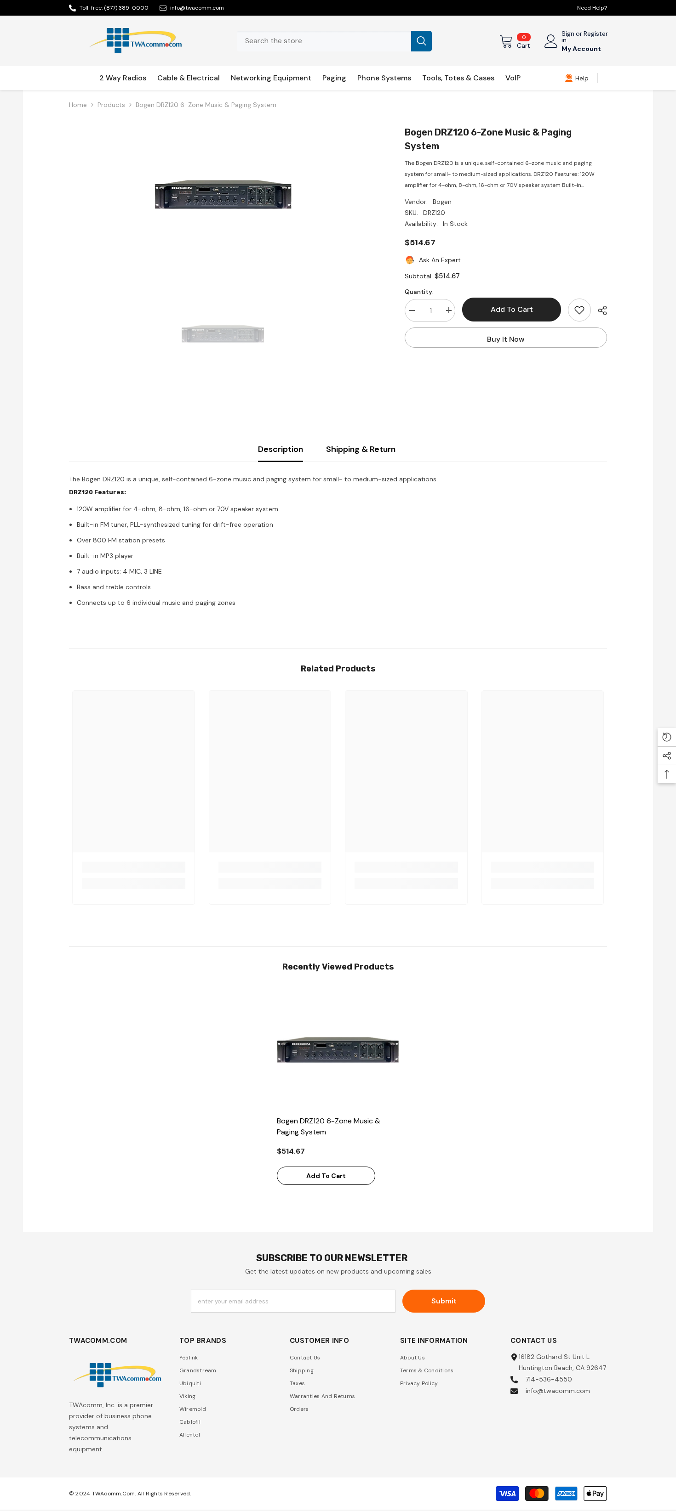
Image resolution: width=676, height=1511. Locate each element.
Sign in (567, 36)
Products (111, 105)
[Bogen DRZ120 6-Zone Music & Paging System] (338, 1049)
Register (596, 34)
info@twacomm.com (197, 7)
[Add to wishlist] (579, 310)
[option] (223, 194)
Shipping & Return (360, 449)
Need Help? (592, 7)
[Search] (334, 41)
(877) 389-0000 (126, 7)
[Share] (599, 310)
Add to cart (512, 309)
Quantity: (419, 291)
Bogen (442, 201)
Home (78, 105)
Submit (444, 1301)
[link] (577, 78)
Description (280, 449)
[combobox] (324, 41)
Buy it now (506, 339)
